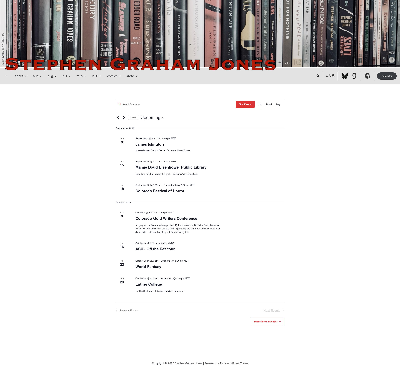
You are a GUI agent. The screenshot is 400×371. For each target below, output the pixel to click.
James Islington (149, 144)
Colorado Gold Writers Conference (166, 218)
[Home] (6, 76)
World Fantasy (148, 266)
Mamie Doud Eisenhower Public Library (170, 167)
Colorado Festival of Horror (159, 190)
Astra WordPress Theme (234, 363)
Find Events (245, 104)
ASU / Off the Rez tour (155, 248)
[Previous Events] (118, 117)
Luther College (148, 284)
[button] (25, 76)
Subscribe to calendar (265, 321)
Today (133, 117)
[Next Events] (124, 117)
